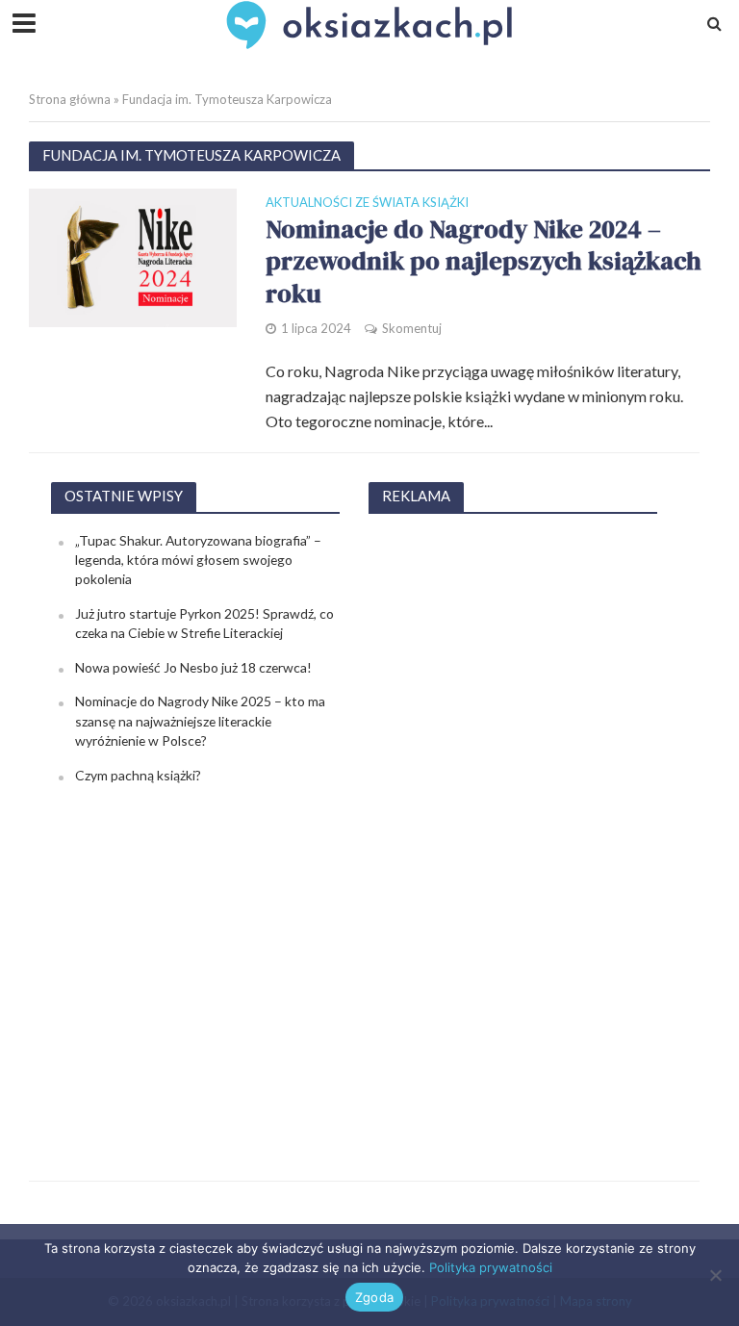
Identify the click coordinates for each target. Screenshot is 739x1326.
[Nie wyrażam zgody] (715, 1275)
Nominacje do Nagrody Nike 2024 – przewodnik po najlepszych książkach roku (483, 262)
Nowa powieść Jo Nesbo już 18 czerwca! (193, 667)
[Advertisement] (513, 820)
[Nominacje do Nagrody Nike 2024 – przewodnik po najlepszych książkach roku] (133, 255)
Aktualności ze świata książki (367, 203)
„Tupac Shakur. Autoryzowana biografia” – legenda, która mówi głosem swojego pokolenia (198, 560)
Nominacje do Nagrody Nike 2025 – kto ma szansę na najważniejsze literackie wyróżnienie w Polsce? (200, 721)
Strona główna (70, 99)
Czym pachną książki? (138, 775)
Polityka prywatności (490, 1267)
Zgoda (374, 1297)
